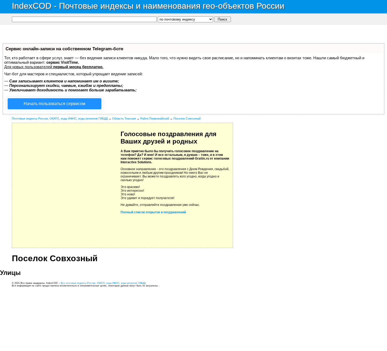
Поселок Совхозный (187, 118)
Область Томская (124, 118)
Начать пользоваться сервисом (54, 103)
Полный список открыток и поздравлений (153, 212)
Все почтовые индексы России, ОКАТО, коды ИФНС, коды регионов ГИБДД (103, 283)
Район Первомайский (154, 118)
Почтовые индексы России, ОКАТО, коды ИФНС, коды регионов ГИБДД (60, 118)
